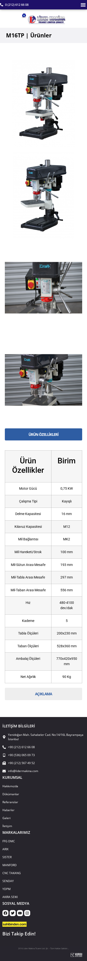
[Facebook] (5, 913)
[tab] (43, 434)
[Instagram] (27, 913)
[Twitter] (13, 913)
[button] (83, 5)
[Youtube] (20, 913)
